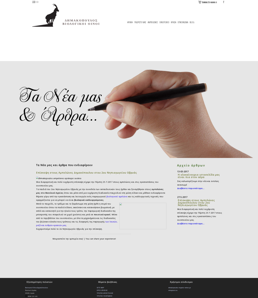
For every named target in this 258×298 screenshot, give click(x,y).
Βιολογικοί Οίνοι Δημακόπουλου (36, 287)
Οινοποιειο (164, 22)
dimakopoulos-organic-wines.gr (179, 287)
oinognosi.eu (172, 290)
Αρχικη (130, 22)
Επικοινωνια (183, 22)
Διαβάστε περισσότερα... (191, 188)
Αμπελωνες (153, 22)
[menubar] (160, 22)
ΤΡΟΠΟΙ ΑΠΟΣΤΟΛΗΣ (105, 293)
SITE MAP (100, 287)
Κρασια (173, 22)
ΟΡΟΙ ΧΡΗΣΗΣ (102, 290)
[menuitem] (130, 22)
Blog (192, 22)
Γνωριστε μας (140, 22)
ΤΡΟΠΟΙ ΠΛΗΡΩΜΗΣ (104, 296)
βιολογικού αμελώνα (117, 196)
